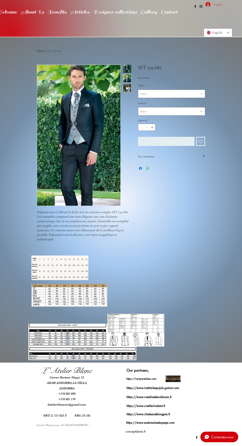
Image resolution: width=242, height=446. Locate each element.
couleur (143, 103)
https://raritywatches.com (141, 379)
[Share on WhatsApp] (147, 168)
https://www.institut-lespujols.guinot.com (152, 388)
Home (40, 51)
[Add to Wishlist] (200, 141)
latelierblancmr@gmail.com (67, 404)
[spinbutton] (146, 127)
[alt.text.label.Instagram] (201, 6)
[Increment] (152, 127)
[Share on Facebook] (140, 168)
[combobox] (171, 94)
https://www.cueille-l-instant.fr (145, 406)
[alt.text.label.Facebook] (195, 6)
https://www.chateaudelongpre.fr (148, 414)
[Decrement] (141, 127)
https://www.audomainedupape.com (150, 423)
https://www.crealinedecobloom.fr (149, 397)
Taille (142, 85)
